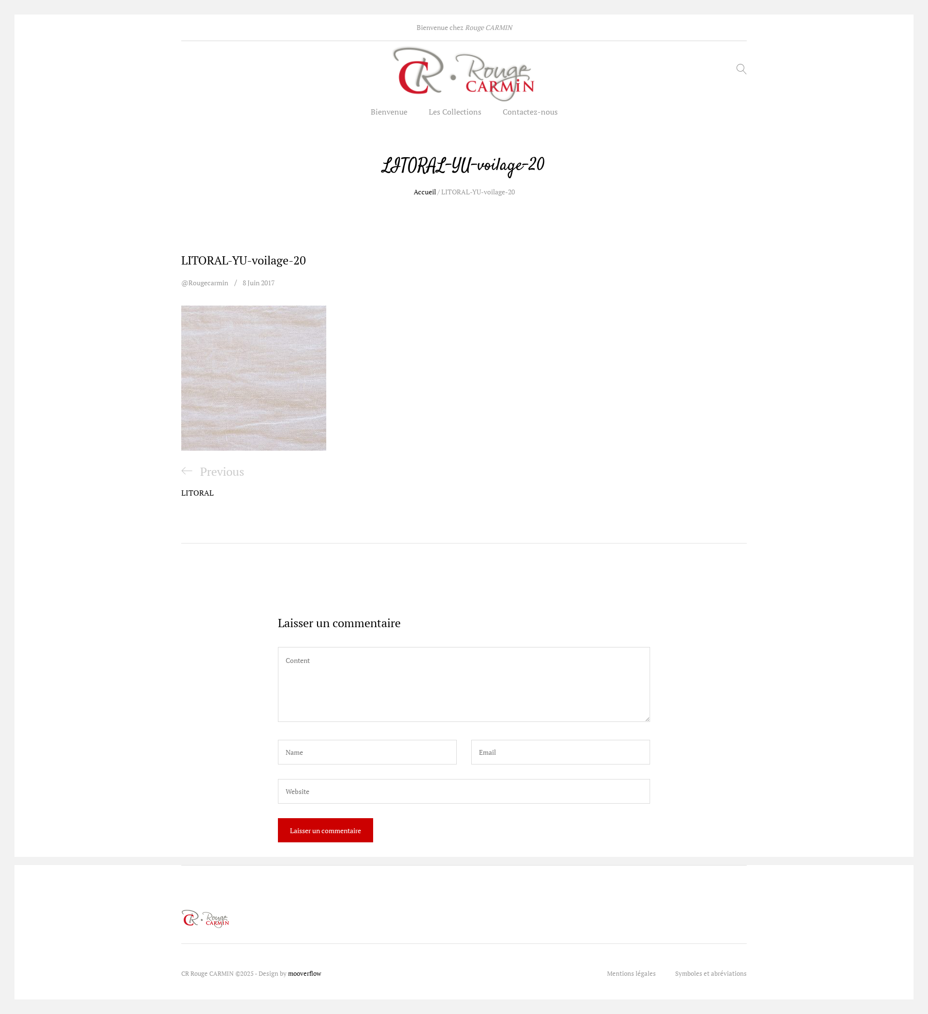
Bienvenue (389, 112)
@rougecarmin (204, 282)
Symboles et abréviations (711, 973)
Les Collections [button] (455, 112)
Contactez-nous (530, 112)
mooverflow (304, 973)
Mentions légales (631, 973)
